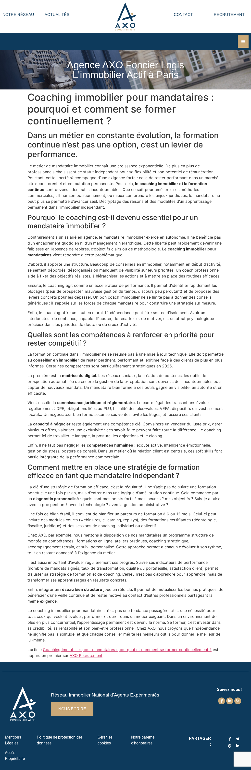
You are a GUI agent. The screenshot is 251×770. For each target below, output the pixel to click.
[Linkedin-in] (229, 700)
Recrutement (229, 15)
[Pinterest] (229, 745)
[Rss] (237, 700)
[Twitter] (237, 739)
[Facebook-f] (221, 700)
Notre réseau (18, 15)
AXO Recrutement (86, 655)
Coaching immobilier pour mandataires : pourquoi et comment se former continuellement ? (127, 649)
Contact (183, 15)
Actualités (57, 15)
